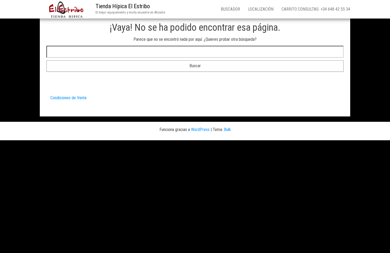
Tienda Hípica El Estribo (123, 6)
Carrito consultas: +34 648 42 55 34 (315, 9)
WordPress (200, 129)
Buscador (230, 9)
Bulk (227, 129)
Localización (261, 9)
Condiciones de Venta (68, 97)
